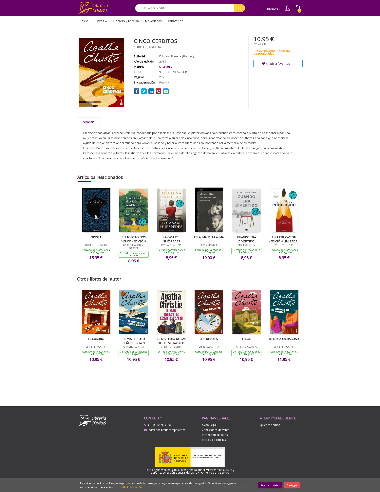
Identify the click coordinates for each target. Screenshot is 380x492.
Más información (132, 487)
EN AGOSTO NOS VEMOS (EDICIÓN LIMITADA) (134, 239)
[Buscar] (239, 8)
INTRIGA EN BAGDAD (284, 339)
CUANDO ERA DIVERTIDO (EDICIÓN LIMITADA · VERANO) (246, 239)
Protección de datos (215, 435)
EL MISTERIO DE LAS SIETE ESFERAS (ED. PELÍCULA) (171, 341)
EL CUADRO (96, 339)
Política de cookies (214, 440)
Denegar (292, 485)
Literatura (166, 66)
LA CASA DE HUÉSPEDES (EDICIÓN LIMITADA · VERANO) (171, 239)
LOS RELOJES (209, 339)
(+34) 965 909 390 (160, 425)
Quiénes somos (270, 425)
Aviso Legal (209, 425)
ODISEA (96, 237)
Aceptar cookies (270, 485)
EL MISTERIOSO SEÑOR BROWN (134, 341)
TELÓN (246, 339)
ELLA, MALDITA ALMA (209, 237)
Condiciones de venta (215, 430)
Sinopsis (88, 122)
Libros (100, 21)
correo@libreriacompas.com (167, 430)
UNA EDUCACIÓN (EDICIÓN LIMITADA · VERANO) (284, 239)
